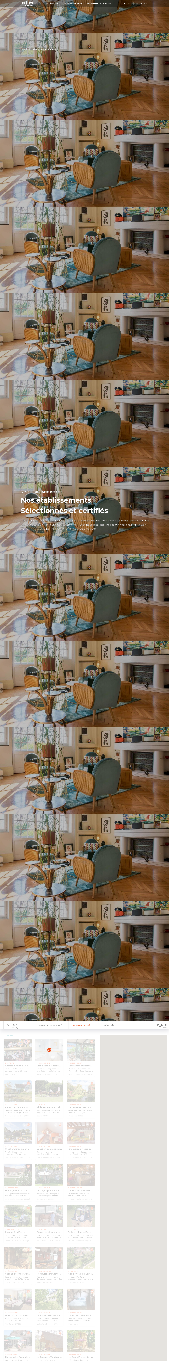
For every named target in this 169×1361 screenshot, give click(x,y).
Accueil (24, 49)
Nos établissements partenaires (42, 49)
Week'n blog (141, 4)
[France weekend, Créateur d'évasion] (27, 3)
